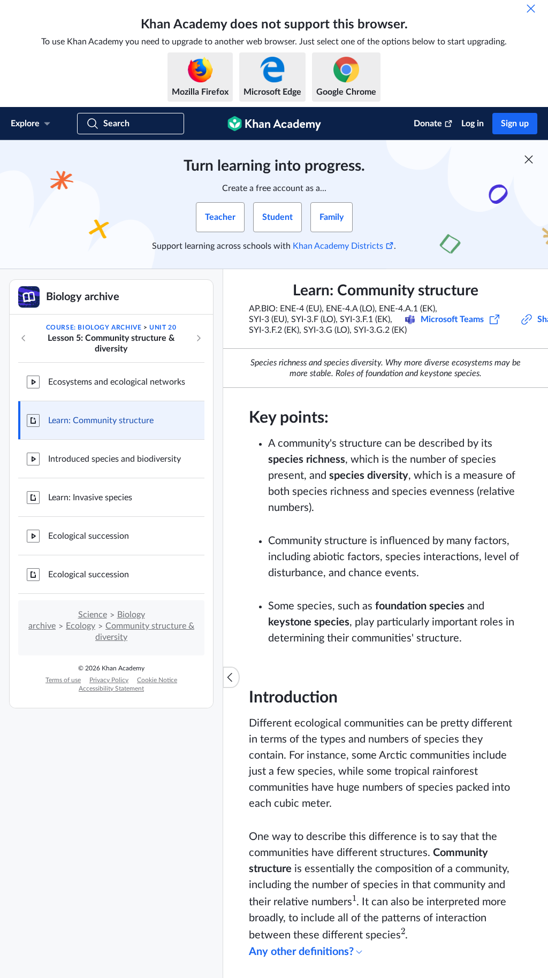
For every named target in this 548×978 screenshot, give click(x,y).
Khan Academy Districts (338, 246)
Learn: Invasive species (90, 497)
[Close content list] (231, 677)
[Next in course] (198, 338)
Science (92, 614)
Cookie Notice (157, 680)
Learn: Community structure (101, 420)
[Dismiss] (530, 8)
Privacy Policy (108, 680)
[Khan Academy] (274, 124)
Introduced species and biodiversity (114, 459)
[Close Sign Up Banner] (528, 159)
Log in (472, 123)
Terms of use (63, 680)
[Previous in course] (23, 338)
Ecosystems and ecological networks (116, 382)
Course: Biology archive (94, 327)
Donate (428, 123)
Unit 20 (162, 327)
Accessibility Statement (111, 688)
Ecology (80, 626)
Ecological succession (88, 536)
